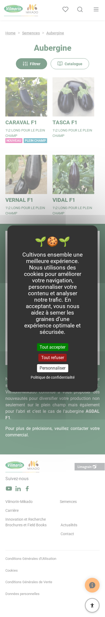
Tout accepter (52, 347)
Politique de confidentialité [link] (53, 377)
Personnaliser (52, 368)
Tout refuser (52, 357)
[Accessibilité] (92, 605)
